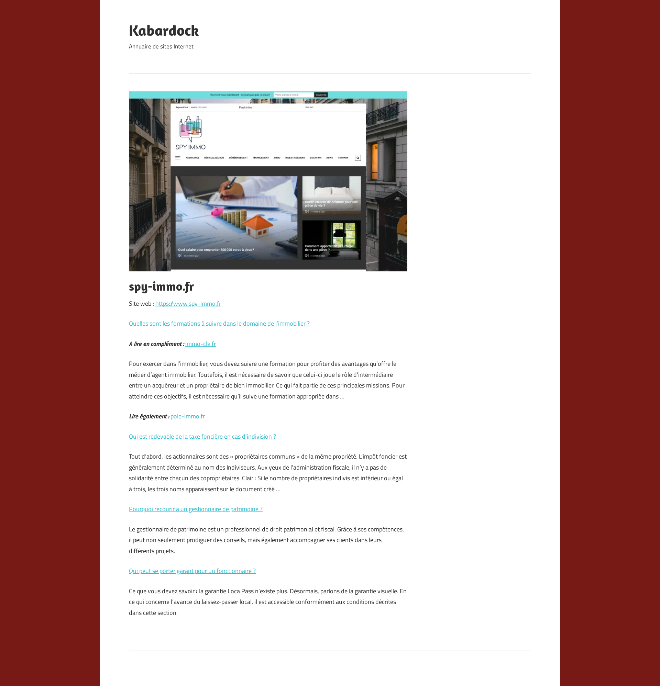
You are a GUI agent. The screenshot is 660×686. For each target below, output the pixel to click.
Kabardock (164, 30)
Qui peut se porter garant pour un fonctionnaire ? (192, 570)
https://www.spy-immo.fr (188, 303)
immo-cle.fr (200, 343)
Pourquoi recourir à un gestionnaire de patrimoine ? (196, 509)
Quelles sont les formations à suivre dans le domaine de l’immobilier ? (219, 323)
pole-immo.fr (187, 416)
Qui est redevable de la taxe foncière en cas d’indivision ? (202, 436)
